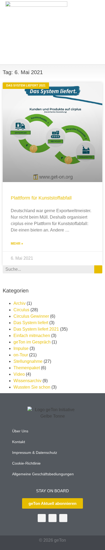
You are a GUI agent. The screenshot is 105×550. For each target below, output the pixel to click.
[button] (93, 32)
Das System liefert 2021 (36, 329)
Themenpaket (26, 368)
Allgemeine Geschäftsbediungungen (43, 474)
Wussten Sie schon (31, 387)
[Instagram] (63, 518)
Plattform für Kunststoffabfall (41, 198)
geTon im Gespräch (32, 342)
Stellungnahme (28, 361)
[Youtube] (52, 518)
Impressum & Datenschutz (34, 452)
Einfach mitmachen (31, 335)
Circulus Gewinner (31, 316)
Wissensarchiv (27, 380)
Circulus (21, 309)
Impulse (21, 348)
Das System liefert (30, 322)
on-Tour (20, 355)
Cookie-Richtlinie (26, 463)
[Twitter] (42, 518)
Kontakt (18, 442)
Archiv (19, 303)
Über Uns (20, 431)
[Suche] (98, 269)
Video (19, 374)
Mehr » (17, 243)
